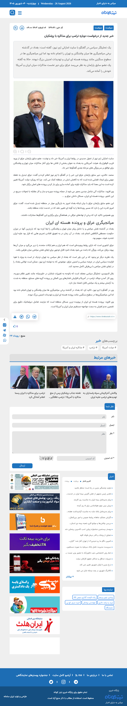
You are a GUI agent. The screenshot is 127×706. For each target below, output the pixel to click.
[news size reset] (22, 151)
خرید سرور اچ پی (73, 602)
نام (113, 416)
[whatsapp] (4, 340)
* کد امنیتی (109, 458)
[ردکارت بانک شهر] (35, 564)
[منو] (20, 12)
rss (80, 675)
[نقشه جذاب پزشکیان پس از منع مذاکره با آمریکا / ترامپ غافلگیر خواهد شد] (63, 377)
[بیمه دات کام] (35, 542)
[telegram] (4, 330)
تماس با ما (107, 675)
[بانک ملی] (35, 522)
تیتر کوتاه (58, 692)
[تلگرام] (75, 682)
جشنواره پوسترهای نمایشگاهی (32, 675)
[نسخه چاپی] (22, 28)
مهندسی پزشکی (89, 602)
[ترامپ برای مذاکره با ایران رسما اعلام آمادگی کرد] (27, 377)
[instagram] (4, 325)
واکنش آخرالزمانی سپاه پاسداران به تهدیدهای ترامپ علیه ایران (100, 395)
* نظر (111, 433)
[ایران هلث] (35, 626)
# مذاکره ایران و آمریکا (73, 348)
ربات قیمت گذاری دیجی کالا (85, 597)
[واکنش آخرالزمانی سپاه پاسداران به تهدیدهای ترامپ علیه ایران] (99, 377)
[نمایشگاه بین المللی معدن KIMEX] (35, 646)
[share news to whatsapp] (28, 316)
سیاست (108, 28)
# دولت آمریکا (109, 348)
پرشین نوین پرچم (106, 597)
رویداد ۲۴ (14, 336)
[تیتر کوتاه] (109, 12)
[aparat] (4, 335)
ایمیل (111, 425)
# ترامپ (93, 348)
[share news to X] (21, 316)
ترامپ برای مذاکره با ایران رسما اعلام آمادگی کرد (30, 395)
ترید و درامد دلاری (106, 602)
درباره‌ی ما (91, 675)
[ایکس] (51, 682)
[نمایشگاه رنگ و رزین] (35, 502)
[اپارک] (35, 606)
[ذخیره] (15, 28)
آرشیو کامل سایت (61, 675)
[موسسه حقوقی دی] (35, 586)
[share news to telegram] (34, 316)
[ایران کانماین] (35, 482)
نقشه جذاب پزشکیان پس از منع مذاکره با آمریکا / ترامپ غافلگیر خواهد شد (65, 395)
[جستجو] (12, 12)
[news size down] (29, 151)
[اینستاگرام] (62, 682)
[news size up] (15, 151)
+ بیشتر (70, 577)
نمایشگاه (109, 607)
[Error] (15, 317)
